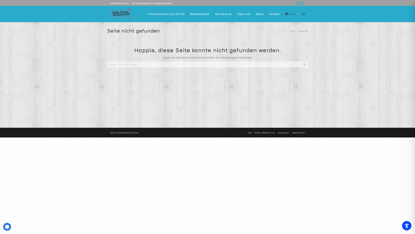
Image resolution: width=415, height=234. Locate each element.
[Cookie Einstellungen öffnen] (7, 229)
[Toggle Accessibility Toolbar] (407, 226)
